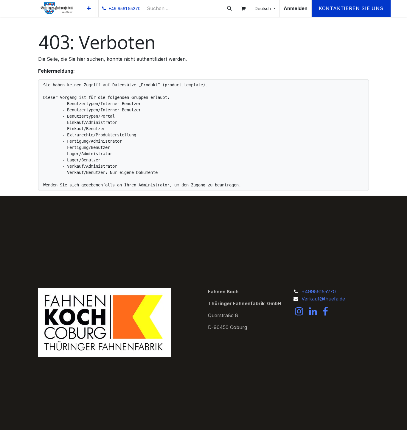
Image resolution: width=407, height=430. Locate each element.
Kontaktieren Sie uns (351, 8)
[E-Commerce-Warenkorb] (243, 8)
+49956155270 (319, 292)
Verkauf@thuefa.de (323, 299)
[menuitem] (89, 8)
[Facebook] (325, 311)
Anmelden (295, 8)
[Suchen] (229, 8)
